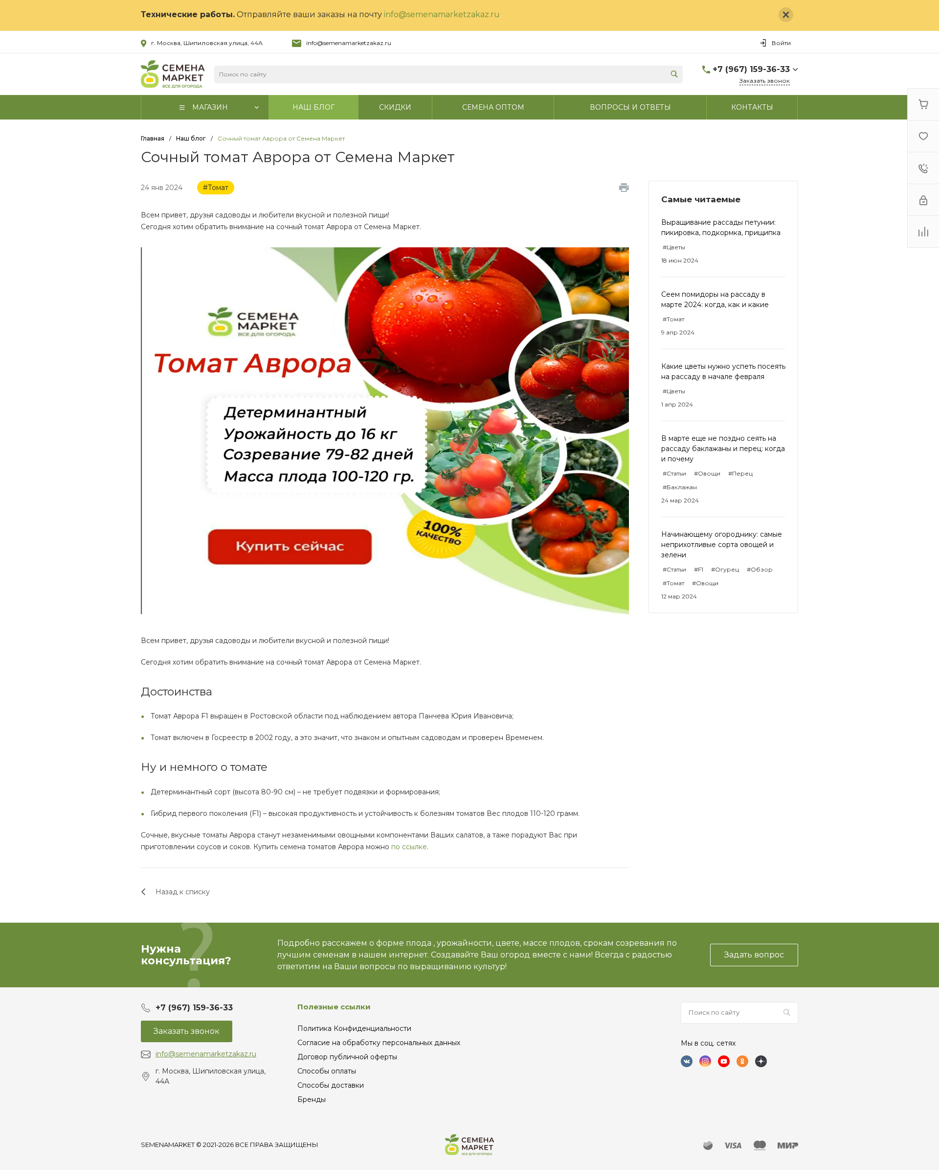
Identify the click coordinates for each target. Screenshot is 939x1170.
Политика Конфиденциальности (354, 1028)
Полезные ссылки (334, 1006)
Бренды (311, 1099)
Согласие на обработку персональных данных (378, 1042)
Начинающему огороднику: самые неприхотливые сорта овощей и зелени (721, 544)
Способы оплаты (326, 1071)
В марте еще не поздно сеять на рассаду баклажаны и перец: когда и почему (723, 448)
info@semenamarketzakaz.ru (442, 14)
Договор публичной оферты (347, 1056)
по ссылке (409, 846)
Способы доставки (330, 1085)
